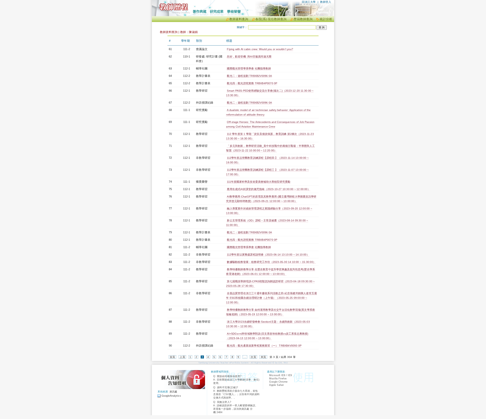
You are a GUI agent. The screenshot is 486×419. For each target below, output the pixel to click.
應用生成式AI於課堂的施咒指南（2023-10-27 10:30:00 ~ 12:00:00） (268, 189)
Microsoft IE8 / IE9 (280, 375)
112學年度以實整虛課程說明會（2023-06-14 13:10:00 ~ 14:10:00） (268, 254)
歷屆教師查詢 (303, 19)
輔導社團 (201, 68)
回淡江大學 (309, 1)
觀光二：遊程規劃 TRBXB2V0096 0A (249, 75)
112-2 (186, 75)
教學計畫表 (203, 75)
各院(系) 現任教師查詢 (270, 19)
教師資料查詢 (238, 19)
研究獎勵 (201, 110)
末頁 (263, 356)
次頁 (253, 356)
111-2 (186, 49)
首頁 (172, 356)
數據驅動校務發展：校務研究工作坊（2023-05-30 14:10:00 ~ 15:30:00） (271, 261)
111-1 (186, 110)
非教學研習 (203, 157)
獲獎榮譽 (201, 181)
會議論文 (201, 49)
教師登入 (325, 1)
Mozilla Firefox (278, 378)
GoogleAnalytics (171, 395)
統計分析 (326, 19)
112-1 (186, 68)
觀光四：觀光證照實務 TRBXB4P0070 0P (252, 83)
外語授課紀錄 (204, 102)
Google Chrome (278, 381)
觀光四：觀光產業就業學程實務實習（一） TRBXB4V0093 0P (264, 345)
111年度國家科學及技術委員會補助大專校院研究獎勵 (258, 181)
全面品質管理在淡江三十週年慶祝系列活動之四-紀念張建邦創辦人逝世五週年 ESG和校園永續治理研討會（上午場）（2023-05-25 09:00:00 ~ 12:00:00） (271, 298)
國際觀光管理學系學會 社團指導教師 (249, 68)
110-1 (186, 56)
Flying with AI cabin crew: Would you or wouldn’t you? (260, 49)
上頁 (182, 356)
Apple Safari (276, 385)
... (245, 356)
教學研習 (201, 90)
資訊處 (173, 391)
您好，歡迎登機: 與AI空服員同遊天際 (249, 56)
